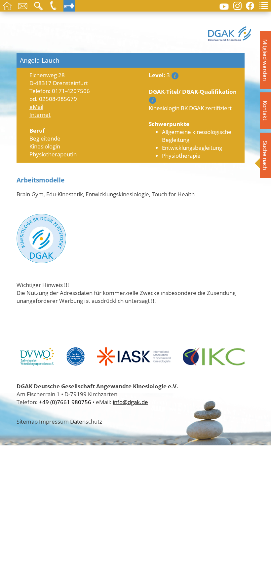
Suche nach (265, 155)
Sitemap (27, 421)
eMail (36, 107)
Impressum (54, 421)
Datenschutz (86, 421)
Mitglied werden (265, 60)
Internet (40, 114)
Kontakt (265, 110)
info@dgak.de (130, 402)
